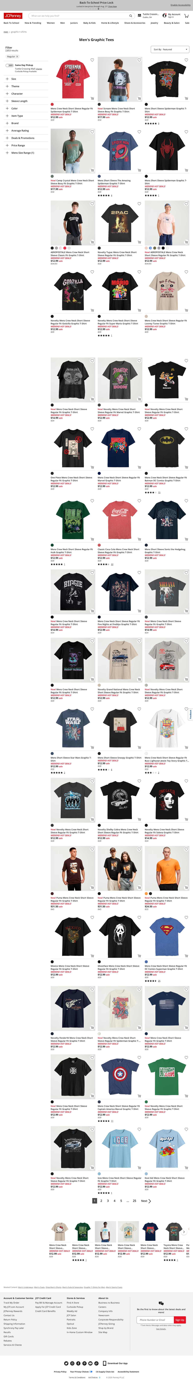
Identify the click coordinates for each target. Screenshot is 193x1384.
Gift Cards (9, 1336)
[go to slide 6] (104, 9)
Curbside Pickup (75, 1306)
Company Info (105, 1311)
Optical (70, 1323)
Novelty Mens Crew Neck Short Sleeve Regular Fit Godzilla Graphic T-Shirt (70, 322)
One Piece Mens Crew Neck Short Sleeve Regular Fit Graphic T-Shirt (71, 479)
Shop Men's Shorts (53, 1287)
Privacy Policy (60, 1371)
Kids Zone (72, 1328)
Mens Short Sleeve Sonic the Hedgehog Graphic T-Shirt (165, 551)
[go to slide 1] (90, 9)
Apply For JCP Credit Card (48, 1306)
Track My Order (11, 1302)
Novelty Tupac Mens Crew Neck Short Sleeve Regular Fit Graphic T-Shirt (117, 254)
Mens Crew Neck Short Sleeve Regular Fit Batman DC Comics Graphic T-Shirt (166, 479)
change (39, 69)
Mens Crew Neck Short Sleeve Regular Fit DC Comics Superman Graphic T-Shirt (166, 967)
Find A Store (73, 1302)
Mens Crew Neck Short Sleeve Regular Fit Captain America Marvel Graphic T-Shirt (119, 1107)
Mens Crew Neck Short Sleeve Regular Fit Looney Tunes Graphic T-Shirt (166, 322)
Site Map (102, 1332)
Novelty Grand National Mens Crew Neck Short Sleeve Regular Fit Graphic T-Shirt (119, 691)
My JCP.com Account (14, 1306)
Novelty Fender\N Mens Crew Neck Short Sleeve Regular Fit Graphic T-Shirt (72, 1039)
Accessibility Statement (128, 1371)
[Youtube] (91, 1363)
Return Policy (10, 1319)
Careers (102, 1306)
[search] (132, 16)
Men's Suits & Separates (72, 1287)
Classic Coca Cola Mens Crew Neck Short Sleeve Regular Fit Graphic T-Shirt (118, 551)
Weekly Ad (72, 1311)
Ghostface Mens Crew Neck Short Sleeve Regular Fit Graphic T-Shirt (118, 967)
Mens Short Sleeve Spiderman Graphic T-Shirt (166, 110)
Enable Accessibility (181, 4)
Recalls (7, 1332)
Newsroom (103, 1315)
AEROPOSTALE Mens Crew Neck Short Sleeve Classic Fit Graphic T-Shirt (70, 254)
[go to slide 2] (93, 9)
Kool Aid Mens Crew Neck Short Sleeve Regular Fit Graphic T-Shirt (165, 1179)
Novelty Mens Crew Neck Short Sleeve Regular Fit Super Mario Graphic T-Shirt (118, 322)
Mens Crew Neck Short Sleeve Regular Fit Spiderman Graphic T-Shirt (72, 110)
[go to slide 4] (98, 9)
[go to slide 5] (101, 9)
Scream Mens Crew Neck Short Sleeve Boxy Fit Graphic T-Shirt (116, 110)
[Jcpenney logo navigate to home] (13, 16)
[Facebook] (79, 1363)
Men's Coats (39, 1287)
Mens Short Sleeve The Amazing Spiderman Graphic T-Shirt (114, 182)
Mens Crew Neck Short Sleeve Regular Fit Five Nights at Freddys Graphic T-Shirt (119, 623)
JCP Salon (71, 1315)
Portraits (71, 1319)
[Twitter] (67, 1363)
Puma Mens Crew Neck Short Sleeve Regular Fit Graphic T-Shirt (72, 899)
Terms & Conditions (77, 1377)
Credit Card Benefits (45, 1311)
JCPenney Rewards (13, 1311)
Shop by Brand (105, 1328)
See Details (161, 1329)
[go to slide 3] (95, 9)
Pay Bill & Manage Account (48, 1302)
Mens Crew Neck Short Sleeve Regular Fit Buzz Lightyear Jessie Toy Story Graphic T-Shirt (166, 759)
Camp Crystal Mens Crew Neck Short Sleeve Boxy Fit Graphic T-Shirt (72, 182)
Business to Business (109, 1302)
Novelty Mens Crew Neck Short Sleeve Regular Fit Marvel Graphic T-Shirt (119, 411)
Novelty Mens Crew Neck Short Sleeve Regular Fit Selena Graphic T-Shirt (164, 831)
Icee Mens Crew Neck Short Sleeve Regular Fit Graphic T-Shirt (119, 1179)
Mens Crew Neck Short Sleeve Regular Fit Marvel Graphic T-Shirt (119, 479)
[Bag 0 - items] (186, 16)
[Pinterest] (85, 1363)
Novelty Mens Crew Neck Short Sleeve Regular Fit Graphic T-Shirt (164, 411)
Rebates (8, 1340)
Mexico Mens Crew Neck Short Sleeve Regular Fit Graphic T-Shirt (70, 967)
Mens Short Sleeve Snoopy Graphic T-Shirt (119, 757)
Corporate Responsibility (110, 1319)
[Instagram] (73, 1363)
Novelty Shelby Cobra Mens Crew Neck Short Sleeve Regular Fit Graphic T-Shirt (118, 831)
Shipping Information (14, 1323)
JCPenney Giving (106, 1323)
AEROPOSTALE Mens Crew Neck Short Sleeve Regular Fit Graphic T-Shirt (165, 254)
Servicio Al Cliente (13, 1344)
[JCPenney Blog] (97, 1363)
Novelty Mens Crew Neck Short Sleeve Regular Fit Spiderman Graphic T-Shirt (118, 1039)
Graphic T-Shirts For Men (94, 1287)
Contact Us (9, 1315)
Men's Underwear (25, 1287)
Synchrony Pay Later (14, 1328)
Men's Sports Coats (114, 1287)
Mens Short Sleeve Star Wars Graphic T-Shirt (71, 759)
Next (144, 1201)
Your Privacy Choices (79, 1371)
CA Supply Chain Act (105, 1371)
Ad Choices (93, 1377)
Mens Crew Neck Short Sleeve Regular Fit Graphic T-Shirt (69, 411)
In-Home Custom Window (79, 1332)
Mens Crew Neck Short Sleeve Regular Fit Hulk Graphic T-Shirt (72, 551)
